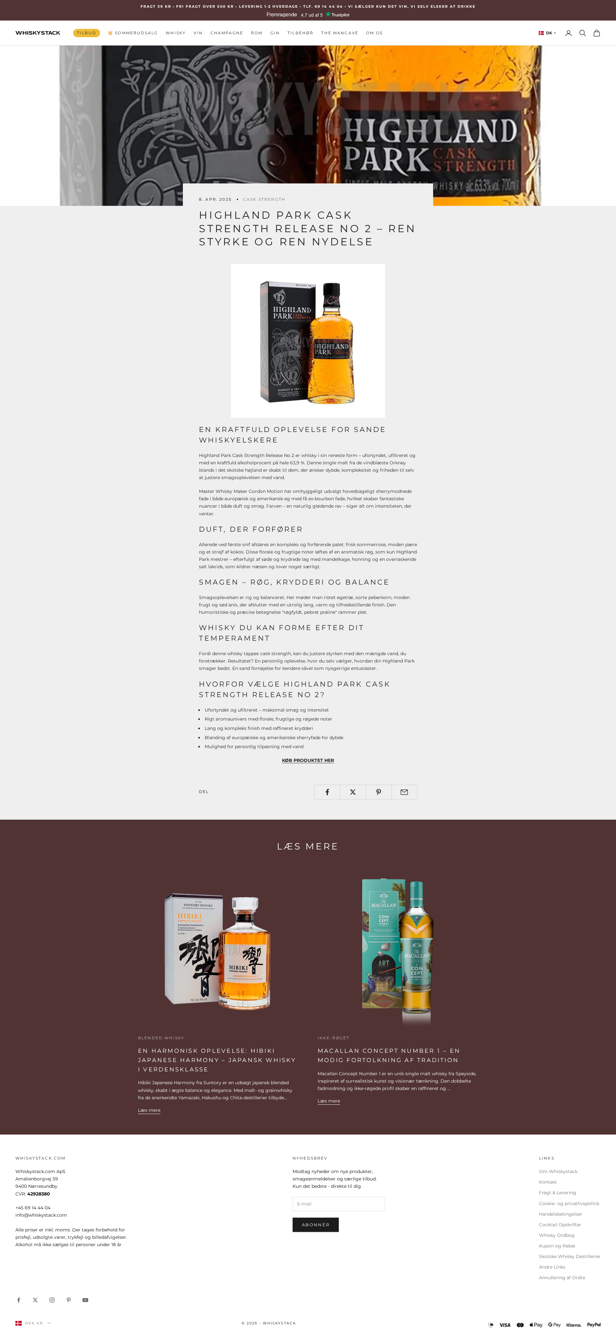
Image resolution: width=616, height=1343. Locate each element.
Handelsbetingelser (560, 1214)
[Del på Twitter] (352, 792)
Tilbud (86, 32)
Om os (374, 32)
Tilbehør (300, 32)
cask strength (264, 199)
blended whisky (161, 1037)
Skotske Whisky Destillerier (570, 1256)
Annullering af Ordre (562, 1277)
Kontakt (548, 1182)
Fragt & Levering (557, 1192)
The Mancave (339, 32)
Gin (275, 32)
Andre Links (552, 1267)
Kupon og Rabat (557, 1246)
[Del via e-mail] (404, 792)
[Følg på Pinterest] (68, 1300)
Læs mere (149, 1110)
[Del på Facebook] (327, 792)
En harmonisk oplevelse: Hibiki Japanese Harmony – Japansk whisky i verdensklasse (217, 1060)
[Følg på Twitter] (35, 1300)
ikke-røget (334, 1037)
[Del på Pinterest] (378, 792)
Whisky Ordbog (557, 1235)
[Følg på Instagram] (52, 1300)
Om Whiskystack (558, 1171)
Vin (197, 32)
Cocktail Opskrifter (560, 1225)
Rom (256, 32)
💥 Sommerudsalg (133, 32)
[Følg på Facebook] (18, 1300)
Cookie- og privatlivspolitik (569, 1203)
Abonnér (315, 1224)
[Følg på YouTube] (85, 1300)
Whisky (176, 32)
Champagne (226, 32)
